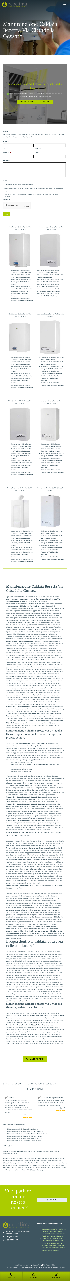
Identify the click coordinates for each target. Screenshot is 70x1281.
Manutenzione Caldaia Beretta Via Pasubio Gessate (24, 1138)
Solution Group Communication (48, 1267)
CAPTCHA (6, 200)
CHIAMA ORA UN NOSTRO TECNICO (35, 102)
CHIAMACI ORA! (35, 1059)
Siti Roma (62, 1267)
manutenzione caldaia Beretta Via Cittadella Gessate (21, 1160)
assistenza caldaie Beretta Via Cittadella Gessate (19, 1158)
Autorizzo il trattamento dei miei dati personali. (19, 184)
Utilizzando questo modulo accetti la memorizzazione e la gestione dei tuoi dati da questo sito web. (31, 195)
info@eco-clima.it (12, 1237)
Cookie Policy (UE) (39, 1265)
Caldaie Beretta (8, 1151)
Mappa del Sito (50, 1265)
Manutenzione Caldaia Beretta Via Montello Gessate (25, 1131)
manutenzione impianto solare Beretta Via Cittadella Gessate (45, 1167)
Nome (6, 141)
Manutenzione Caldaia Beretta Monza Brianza (22, 1129)
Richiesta (6, 160)
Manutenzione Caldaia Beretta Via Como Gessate (24, 1141)
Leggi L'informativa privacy (23, 1265)
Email (37, 153)
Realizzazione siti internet (29, 1267)
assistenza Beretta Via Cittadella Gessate (51, 1158)
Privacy (6, 180)
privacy (5, 190)
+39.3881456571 (12, 1240)
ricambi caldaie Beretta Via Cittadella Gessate (34, 1165)
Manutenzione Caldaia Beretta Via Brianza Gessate (24, 1136)
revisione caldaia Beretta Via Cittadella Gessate (32, 1163)
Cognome (38, 148)
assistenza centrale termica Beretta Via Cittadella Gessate (22, 1170)
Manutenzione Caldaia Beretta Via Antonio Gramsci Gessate (27, 1134)
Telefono (7, 153)
